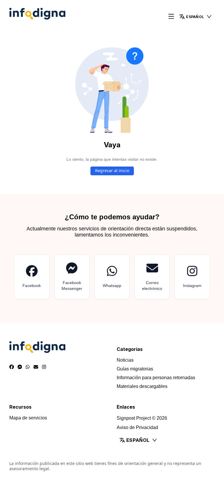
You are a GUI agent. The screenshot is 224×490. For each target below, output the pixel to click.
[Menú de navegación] (171, 17)
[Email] (36, 367)
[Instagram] (44, 367)
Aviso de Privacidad (137, 427)
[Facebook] (11, 367)
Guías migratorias (135, 368)
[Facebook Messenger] (20, 367)
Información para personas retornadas (156, 377)
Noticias (125, 360)
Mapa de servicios (28, 417)
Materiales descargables (142, 386)
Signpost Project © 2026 (142, 418)
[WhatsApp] (27, 367)
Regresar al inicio (112, 170)
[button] (195, 16)
